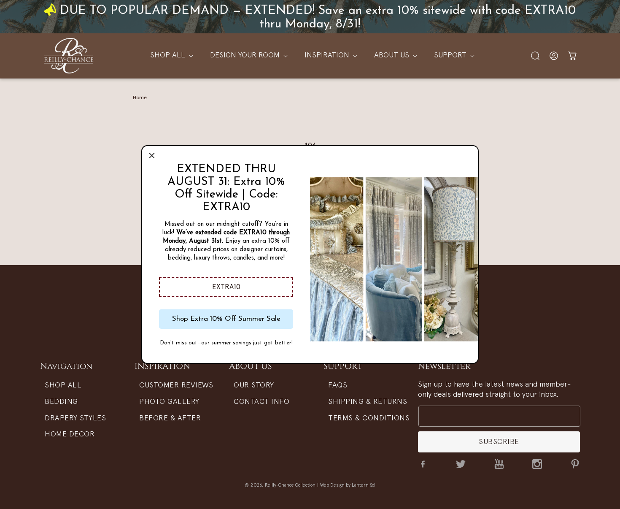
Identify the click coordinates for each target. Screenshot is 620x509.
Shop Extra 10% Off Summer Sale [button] (226, 318)
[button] (226, 287)
